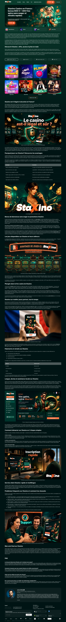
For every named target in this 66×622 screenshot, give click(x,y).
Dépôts (28, 2)
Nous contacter (35, 607)
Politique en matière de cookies (38, 608)
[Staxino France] (8, 2)
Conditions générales (49, 606)
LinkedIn (18, 600)
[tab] (11, 59)
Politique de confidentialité (50, 607)
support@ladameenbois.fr (17, 607)
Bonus (24, 2)
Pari (31, 2)
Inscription (19, 2)
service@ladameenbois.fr (17, 608)
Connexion (58, 2)
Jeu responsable (36, 606)
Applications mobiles (37, 2)
